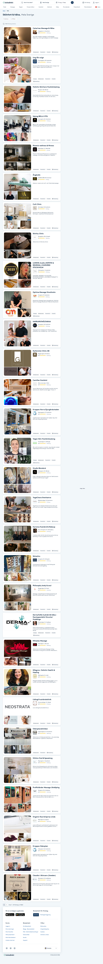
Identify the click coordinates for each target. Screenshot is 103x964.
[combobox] (29, 2)
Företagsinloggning (45, 914)
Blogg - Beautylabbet (28, 929)
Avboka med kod (10, 940)
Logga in (8, 926)
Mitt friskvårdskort (10, 937)
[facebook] (14, 948)
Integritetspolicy (44, 929)
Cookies (42, 931)
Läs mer (36, 914)
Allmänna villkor (44, 934)
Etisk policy (43, 926)
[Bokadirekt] (8, 2)
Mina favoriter (9, 931)
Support (25, 940)
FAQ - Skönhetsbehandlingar (30, 931)
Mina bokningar (10, 929)
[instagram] (7, 948)
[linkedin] (11, 948)
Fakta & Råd (26, 934)
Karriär (24, 937)
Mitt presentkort (10, 934)
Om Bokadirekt (27, 926)
